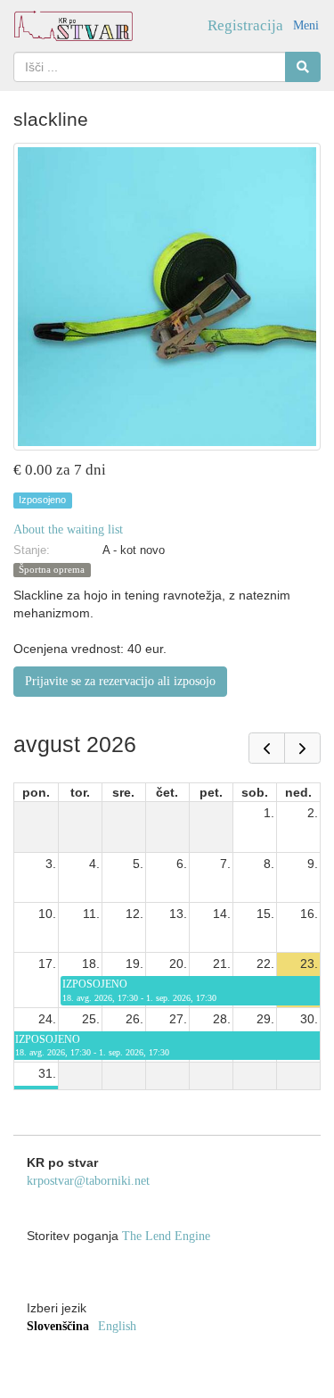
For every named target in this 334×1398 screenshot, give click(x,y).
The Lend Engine (166, 1236)
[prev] (266, 748)
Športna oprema (52, 570)
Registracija (245, 25)
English (117, 1326)
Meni (306, 25)
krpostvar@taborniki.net (88, 1180)
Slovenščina (58, 1326)
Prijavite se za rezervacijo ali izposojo (120, 681)
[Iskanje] (303, 67)
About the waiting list (68, 529)
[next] (302, 748)
